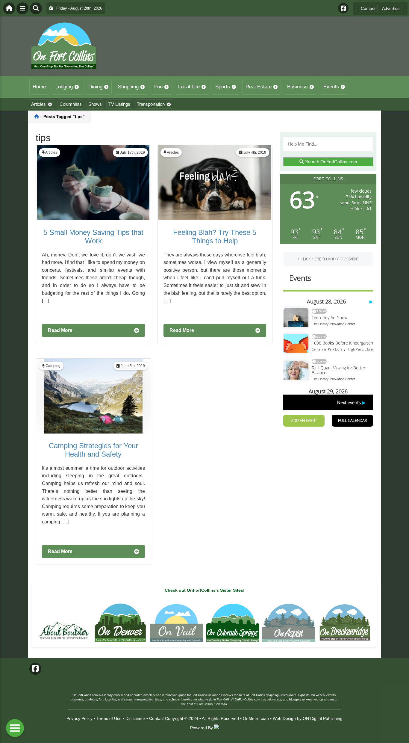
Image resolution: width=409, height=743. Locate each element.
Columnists (71, 104)
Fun (158, 87)
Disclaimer (135, 718)
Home (39, 87)
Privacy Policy (79, 718)
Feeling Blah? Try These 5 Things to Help (214, 236)
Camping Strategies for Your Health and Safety (93, 450)
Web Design (284, 718)
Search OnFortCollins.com (330, 161)
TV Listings (119, 104)
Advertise (391, 8)
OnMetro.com (256, 718)
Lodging (64, 87)
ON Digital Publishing (323, 718)
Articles (38, 104)
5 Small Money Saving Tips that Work (93, 236)
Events (331, 87)
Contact (368, 8)
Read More (60, 330)
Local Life (189, 87)
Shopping (128, 87)
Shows (95, 104)
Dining (95, 87)
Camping (53, 366)
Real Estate (259, 87)
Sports (222, 87)
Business (297, 87)
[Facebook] (343, 8)
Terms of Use (109, 718)
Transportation (151, 104)
